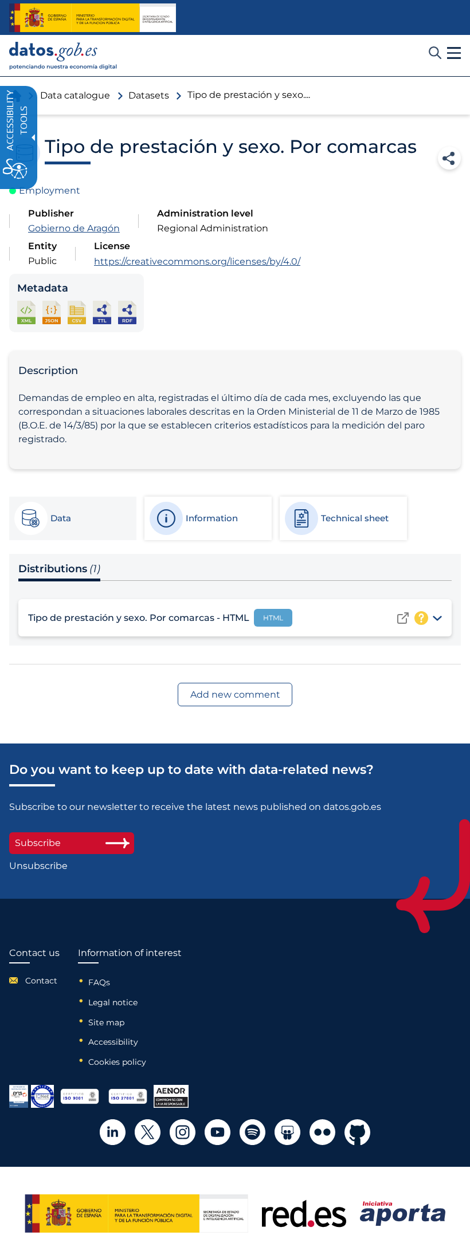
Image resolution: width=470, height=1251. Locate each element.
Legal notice (113, 1002)
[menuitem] (34, 980)
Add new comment (235, 694)
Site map (106, 1022)
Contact (41, 980)
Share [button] (449, 158)
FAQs (99, 982)
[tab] (72, 518)
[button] (454, 53)
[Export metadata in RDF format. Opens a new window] (127, 312)
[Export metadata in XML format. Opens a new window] (26, 312)
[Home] (63, 56)
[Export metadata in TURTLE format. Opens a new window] (102, 312)
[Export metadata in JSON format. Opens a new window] (51, 312)
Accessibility (113, 1042)
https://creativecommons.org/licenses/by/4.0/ (197, 261)
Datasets (148, 95)
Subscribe (38, 842)
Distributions (59, 568)
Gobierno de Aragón (74, 228)
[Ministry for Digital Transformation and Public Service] (92, 17)
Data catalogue (75, 95)
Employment (49, 190)
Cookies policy (117, 1062)
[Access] (403, 618)
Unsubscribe (38, 866)
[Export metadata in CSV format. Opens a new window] (77, 312)
